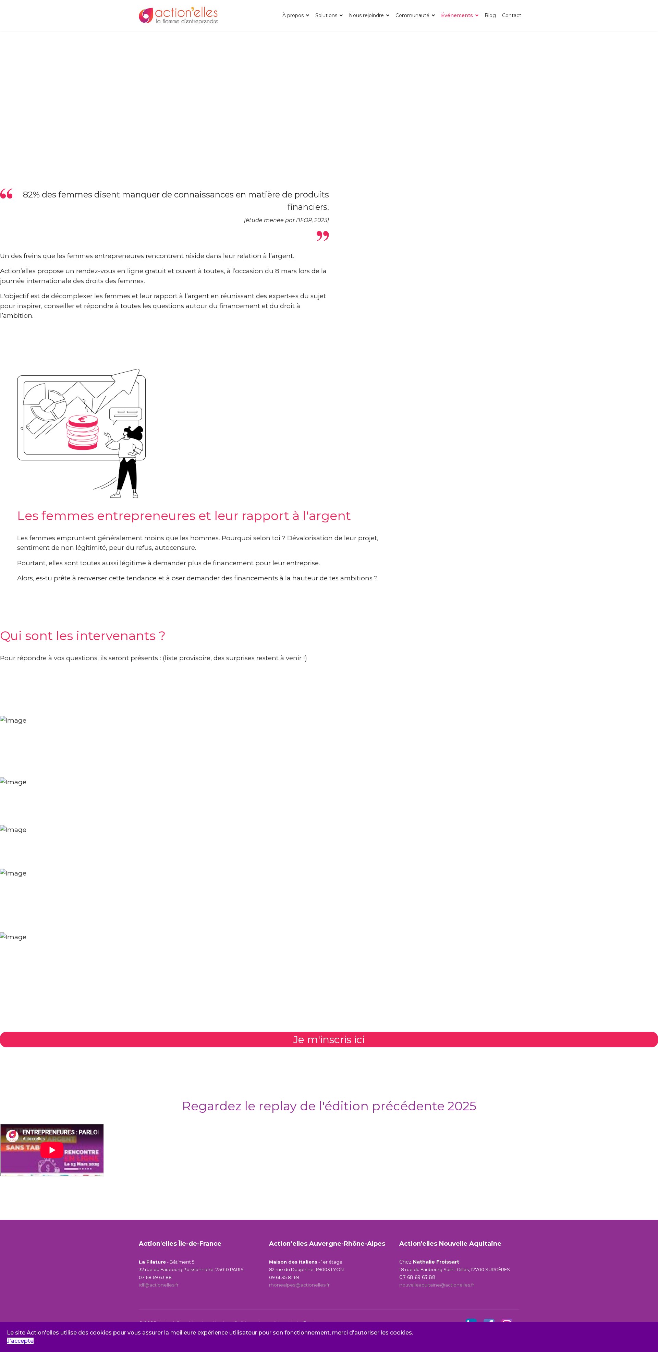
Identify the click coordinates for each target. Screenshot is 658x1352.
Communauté (412, 15)
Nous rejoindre (366, 15)
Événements (457, 15)
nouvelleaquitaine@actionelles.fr (436, 1285)
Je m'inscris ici (329, 1039)
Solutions (326, 15)
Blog (490, 15)
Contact (511, 15)
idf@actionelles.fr (159, 1285)
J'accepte (20, 1341)
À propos (293, 15)
